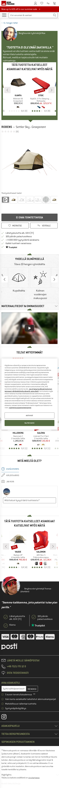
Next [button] (54, 279)
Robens (6, 127)
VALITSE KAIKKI (29, 423)
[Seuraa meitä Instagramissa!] (6, 717)
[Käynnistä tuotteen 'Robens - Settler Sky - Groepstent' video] (5, 199)
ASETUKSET (29, 415)
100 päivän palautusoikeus (19, 236)
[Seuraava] (51, 90)
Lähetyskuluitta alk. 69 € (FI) (20, 233)
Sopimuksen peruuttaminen (18, 741)
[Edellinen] (7, 90)
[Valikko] (4, 15)
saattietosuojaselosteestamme (20, 408)
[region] (29, 394)
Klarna (12, 624)
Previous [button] (4, 279)
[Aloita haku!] (55, 15)
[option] (29, 162)
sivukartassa (33, 777)
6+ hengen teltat (11, 23)
